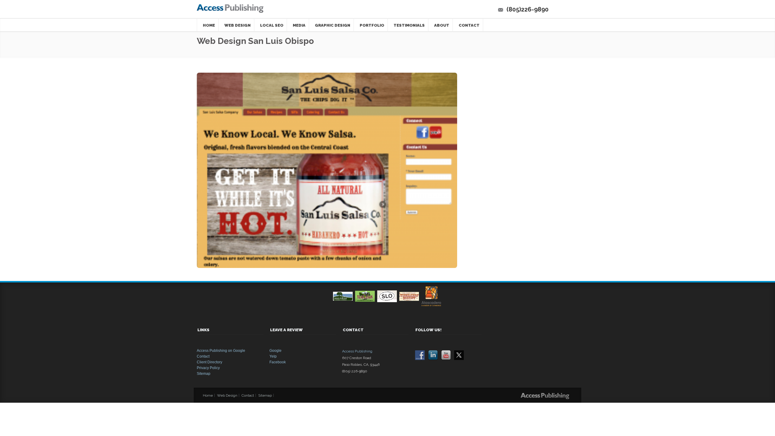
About (441, 25)
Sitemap (203, 374)
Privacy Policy (208, 368)
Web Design (237, 25)
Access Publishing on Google (221, 350)
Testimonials (409, 25)
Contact (469, 25)
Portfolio (372, 25)
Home (209, 25)
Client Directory (209, 362)
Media (299, 25)
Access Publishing (357, 351)
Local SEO (271, 25)
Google (275, 350)
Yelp (273, 356)
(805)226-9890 (527, 9)
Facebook (277, 362)
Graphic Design (332, 25)
